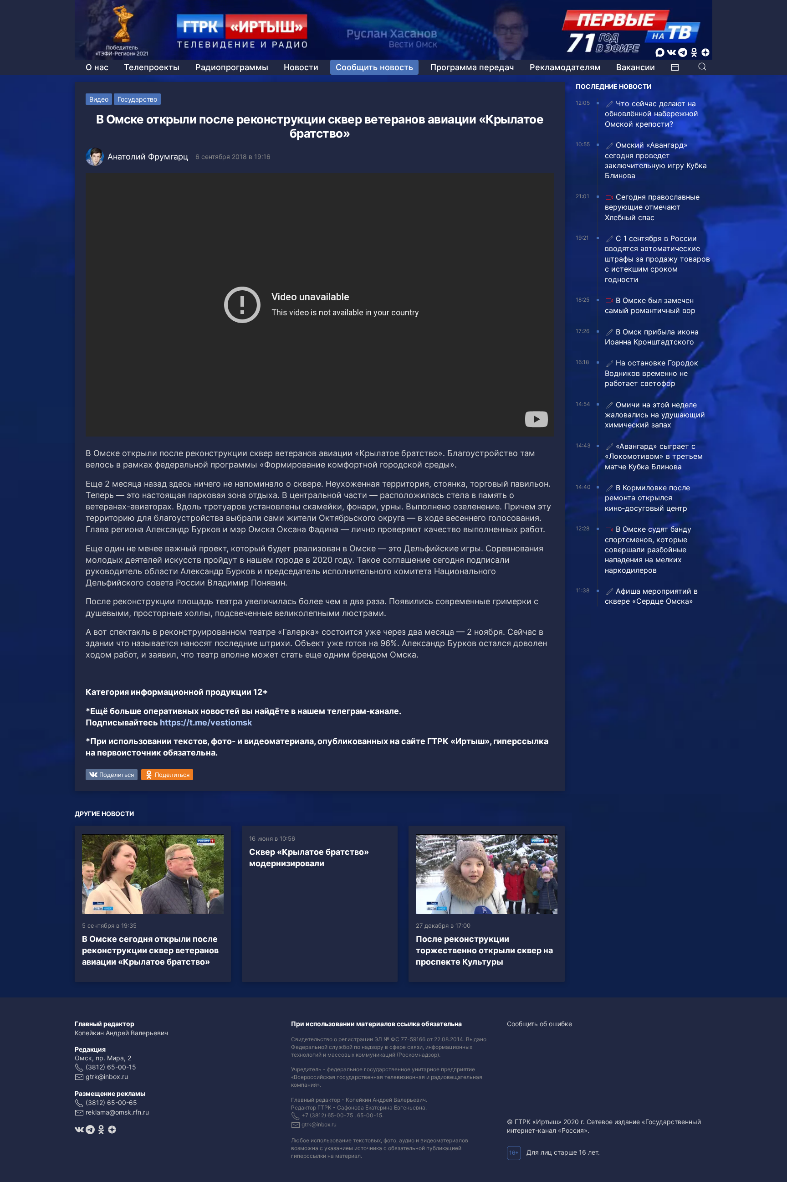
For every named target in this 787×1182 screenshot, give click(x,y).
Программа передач (472, 67)
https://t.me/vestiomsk (206, 722)
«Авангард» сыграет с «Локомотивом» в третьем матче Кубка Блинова (654, 456)
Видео (98, 99)
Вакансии (635, 67)
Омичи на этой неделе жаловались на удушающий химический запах (655, 415)
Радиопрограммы (231, 67)
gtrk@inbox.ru (107, 1076)
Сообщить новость (374, 67)
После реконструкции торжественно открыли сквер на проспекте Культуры (484, 950)
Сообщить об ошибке (539, 1024)
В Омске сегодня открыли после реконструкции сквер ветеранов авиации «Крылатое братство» (150, 950)
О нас (97, 67)
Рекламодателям (565, 67)
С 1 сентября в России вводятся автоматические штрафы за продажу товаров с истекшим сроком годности (657, 259)
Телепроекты (151, 67)
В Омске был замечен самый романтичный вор (650, 305)
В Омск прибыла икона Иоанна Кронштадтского (652, 336)
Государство (137, 99)
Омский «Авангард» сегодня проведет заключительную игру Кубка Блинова (656, 160)
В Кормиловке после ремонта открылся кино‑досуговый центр (647, 498)
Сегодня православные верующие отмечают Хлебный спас (652, 207)
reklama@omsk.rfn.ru (117, 1112)
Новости (301, 67)
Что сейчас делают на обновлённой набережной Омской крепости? (651, 113)
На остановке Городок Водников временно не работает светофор (651, 373)
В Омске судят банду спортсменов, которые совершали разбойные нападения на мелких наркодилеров (648, 549)
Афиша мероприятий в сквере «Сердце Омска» (651, 596)
